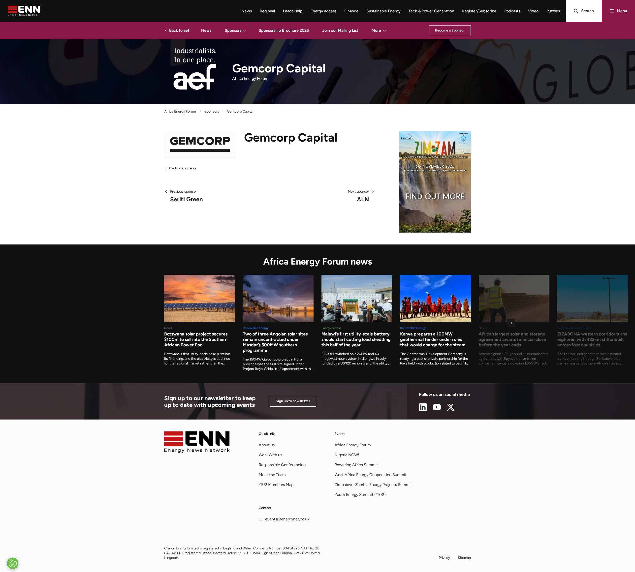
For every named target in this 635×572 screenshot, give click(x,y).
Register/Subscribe (479, 11)
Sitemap (464, 558)
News (247, 11)
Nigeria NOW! (347, 454)
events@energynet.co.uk (287, 519)
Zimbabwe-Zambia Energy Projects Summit (373, 484)
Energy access (323, 11)
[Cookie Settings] (12, 563)
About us (267, 445)
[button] (245, 30)
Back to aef (179, 30)
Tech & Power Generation (431, 11)
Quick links (267, 434)
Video (533, 11)
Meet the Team (272, 474)
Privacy (444, 558)
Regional (267, 11)
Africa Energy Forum (180, 111)
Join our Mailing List (340, 30)
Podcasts (512, 11)
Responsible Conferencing (282, 464)
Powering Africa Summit (356, 464)
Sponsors (233, 30)
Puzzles (553, 11)
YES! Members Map (276, 484)
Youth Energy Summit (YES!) (360, 494)
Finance (351, 11)
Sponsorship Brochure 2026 (284, 30)
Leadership (293, 11)
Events (340, 434)
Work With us (270, 454)
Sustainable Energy (383, 11)
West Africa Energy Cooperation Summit (371, 474)
